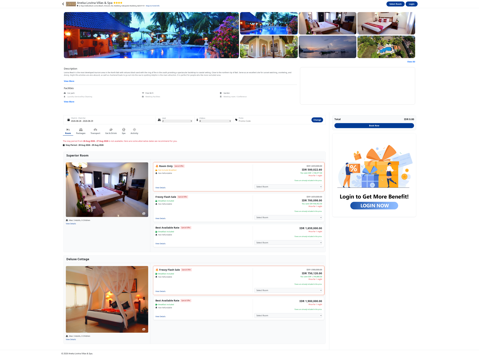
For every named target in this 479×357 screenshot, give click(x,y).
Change (317, 120)
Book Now (374, 125)
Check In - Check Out (78, 118)
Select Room (395, 4)
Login (412, 4)
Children (202, 118)
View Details (71, 223)
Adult (164, 118)
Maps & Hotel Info (153, 6)
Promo (241, 118)
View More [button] (69, 81)
